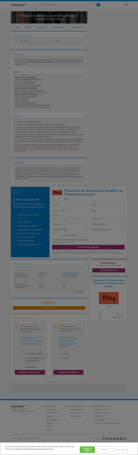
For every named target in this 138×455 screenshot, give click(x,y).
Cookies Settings (121, 450)
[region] (69, 448)
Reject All (104, 450)
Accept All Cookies (87, 450)
